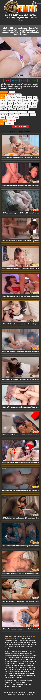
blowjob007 (11, 120)
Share (16, 80)
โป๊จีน (7, 98)
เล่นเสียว (3, 101)
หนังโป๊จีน (18, 95)
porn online (24, 115)
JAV (10, 666)
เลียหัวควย (11, 101)
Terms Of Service (16, 687)
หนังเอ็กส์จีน (12, 109)
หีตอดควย (23, 106)
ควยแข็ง (23, 112)
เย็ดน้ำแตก (18, 103)
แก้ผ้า (35, 98)
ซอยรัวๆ (16, 112)
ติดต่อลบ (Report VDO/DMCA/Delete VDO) (15, 684)
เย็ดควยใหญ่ (26, 103)
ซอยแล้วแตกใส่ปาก (6, 112)
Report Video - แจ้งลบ (20, 126)
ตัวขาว (26, 109)
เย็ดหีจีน (35, 101)
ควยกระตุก (4, 115)
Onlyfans (29, 656)
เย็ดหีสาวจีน (27, 101)
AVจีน (16, 118)
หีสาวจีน (16, 106)
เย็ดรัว (10, 103)
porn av (33, 115)
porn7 (17, 115)
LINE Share (32, 80)
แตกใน (29, 98)
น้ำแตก (20, 109)
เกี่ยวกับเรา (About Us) (11, 681)
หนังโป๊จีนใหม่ (32, 106)
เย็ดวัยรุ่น (3, 103)
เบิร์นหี (3, 106)
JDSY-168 (10, 118)
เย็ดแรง (19, 101)
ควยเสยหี (31, 112)
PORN (10, 95)
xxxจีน (11, 115)
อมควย (9, 106)
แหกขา (13, 98)
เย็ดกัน (35, 103)
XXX (13, 95)
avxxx (2, 118)
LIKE (7, 80)
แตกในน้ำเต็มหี (21, 98)
